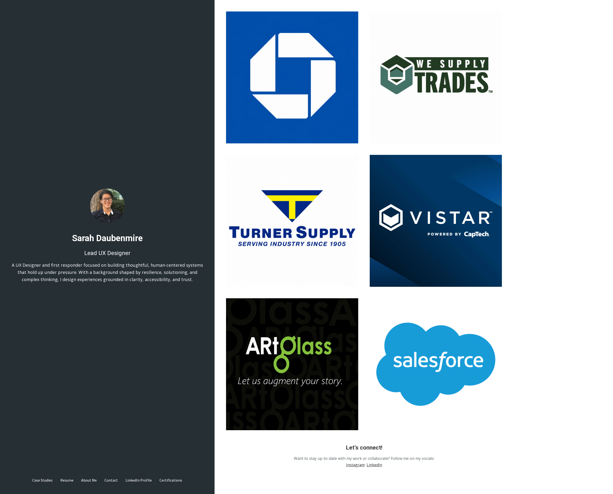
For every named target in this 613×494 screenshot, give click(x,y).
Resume (67, 480)
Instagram (355, 464)
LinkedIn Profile (138, 480)
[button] (292, 77)
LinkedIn (374, 464)
